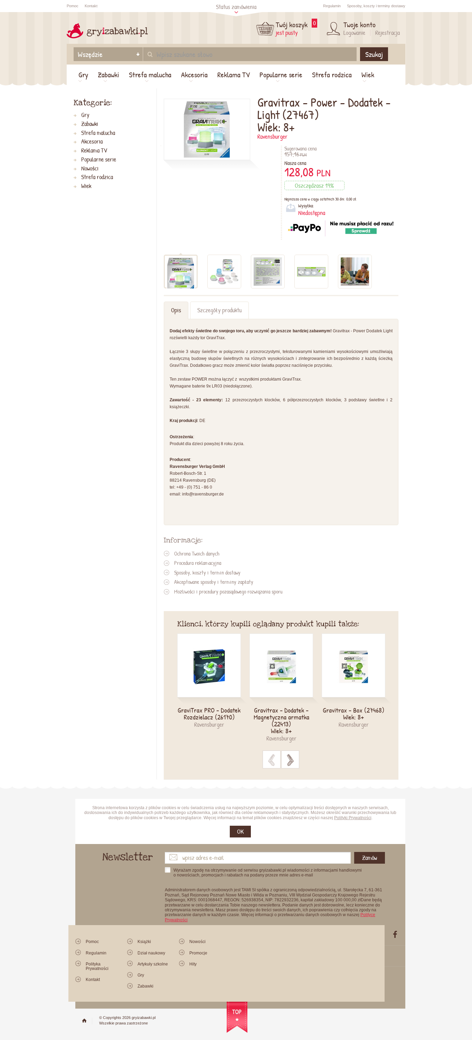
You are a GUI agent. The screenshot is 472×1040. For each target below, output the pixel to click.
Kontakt (91, 6)
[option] (213, 681)
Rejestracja (387, 32)
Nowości (89, 169)
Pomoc (72, 6)
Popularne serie (280, 74)
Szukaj (374, 54)
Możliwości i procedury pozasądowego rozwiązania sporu (228, 591)
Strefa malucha (150, 74)
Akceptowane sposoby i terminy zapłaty (213, 582)
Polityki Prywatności (352, 817)
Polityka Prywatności (97, 966)
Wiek (367, 74)
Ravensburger (272, 136)
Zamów (369, 857)
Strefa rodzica (332, 74)
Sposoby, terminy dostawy (376, 6)
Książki (144, 941)
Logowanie (354, 32)
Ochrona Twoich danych (196, 553)
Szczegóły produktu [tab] (219, 310)
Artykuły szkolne (153, 964)
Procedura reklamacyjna (197, 563)
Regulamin (332, 6)
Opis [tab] (176, 310)
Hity (193, 964)
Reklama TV (233, 74)
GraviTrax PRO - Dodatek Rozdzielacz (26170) (209, 713)
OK (240, 831)
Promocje (198, 953)
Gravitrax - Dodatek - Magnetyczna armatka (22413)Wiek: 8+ (281, 720)
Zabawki (108, 74)
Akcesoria (194, 74)
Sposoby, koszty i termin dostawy (207, 572)
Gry (83, 74)
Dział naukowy (151, 953)
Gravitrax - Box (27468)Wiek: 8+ (353, 713)
